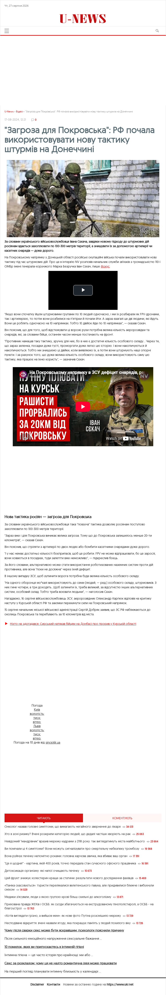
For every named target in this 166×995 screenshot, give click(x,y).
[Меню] (7, 31)
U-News (9, 111)
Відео (19, 111)
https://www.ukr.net (120, 984)
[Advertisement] (83, 68)
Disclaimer (37, 984)
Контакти (53, 984)
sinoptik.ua (53, 742)
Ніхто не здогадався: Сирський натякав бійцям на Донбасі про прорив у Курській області (73, 624)
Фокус (105, 266)
